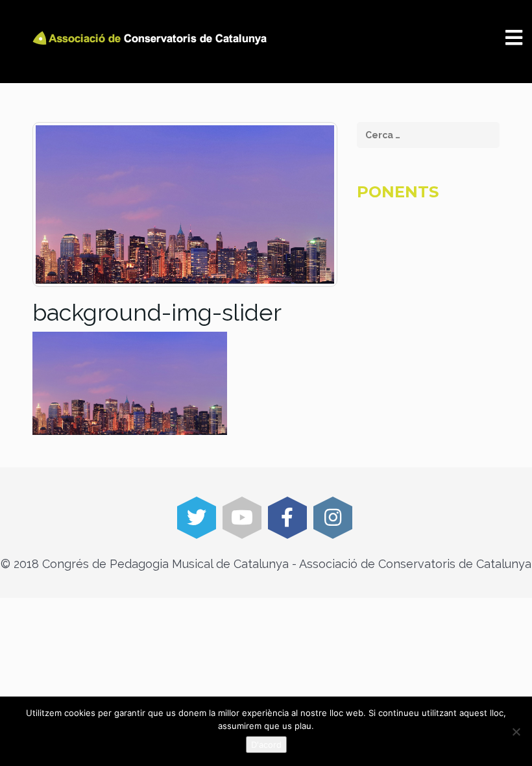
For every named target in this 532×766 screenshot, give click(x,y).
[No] (515, 731)
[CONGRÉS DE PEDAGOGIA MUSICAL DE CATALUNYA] (151, 37)
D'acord (266, 744)
